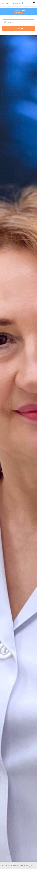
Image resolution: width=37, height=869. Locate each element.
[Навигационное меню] (34, 3)
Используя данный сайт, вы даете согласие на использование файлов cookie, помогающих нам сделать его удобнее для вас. (15, 865)
